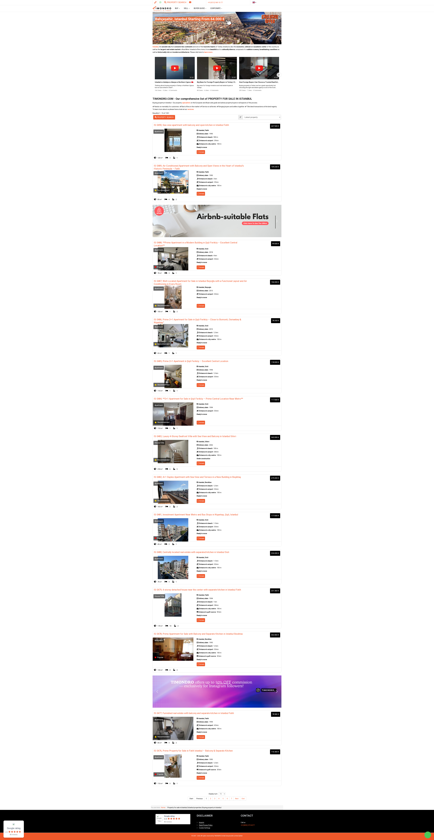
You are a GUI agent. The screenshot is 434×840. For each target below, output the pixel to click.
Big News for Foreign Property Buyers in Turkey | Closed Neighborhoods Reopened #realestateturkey (217, 82)
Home (163, 807)
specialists (186, 103)
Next (236, 798)
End (243, 798)
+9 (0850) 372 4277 (248, 825)
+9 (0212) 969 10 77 (215, 2)
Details (201, 152)
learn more (208, 52)
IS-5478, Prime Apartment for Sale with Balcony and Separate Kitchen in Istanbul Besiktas (198, 633)
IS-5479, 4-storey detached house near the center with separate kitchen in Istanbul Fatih (197, 589)
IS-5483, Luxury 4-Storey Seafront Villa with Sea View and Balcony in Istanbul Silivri (195, 436)
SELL (186, 8)
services (190, 109)
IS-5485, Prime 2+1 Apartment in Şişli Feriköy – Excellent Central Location (191, 361)
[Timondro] (162, 8)
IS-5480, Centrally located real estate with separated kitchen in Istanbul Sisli (191, 552)
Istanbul (156, 47)
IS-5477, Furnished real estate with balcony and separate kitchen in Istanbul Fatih (194, 713)
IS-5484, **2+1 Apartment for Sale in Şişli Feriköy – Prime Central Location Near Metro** (198, 398)
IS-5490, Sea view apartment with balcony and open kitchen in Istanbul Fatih (191, 125)
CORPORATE (215, 8)
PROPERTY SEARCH (165, 117)
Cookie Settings (204, 828)
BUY (177, 8)
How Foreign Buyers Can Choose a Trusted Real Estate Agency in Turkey (259, 82)
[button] (191, 130)
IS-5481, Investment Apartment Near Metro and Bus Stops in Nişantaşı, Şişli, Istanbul (196, 514)
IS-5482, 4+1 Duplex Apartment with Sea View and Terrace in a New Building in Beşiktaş (197, 477)
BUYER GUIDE (199, 8)
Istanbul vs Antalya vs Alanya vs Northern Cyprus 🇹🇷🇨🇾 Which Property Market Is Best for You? (175, 82)
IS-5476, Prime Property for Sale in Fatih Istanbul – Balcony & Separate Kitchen (193, 750)
